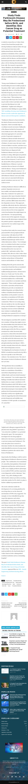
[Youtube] (23, 776)
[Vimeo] (16, 776)
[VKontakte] (19, 776)
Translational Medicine (16, 585)
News (14, 584)
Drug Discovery (9, 580)
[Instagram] (8, 776)
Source (3, 575)
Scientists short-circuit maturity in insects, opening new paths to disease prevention (6, 605)
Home (2, 5)
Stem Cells (4, 585)
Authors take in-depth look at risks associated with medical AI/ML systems (18, 711)
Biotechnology (8, 5)
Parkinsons (19, 584)
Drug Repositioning (17, 580)
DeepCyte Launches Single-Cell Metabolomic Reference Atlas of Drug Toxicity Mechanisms (18, 642)
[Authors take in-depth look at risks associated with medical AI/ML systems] (5, 711)
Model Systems (19, 582)
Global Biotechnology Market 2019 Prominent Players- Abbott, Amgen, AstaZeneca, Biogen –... (18, 703)
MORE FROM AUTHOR (11, 630)
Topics (9, 585)
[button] (26, 2)
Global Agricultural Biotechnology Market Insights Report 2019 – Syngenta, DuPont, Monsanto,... (18, 696)
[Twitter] (12, 776)
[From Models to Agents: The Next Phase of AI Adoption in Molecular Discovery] (5, 635)
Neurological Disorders (6, 584)
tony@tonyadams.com (16, 767)
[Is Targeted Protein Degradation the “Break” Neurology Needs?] (5, 649)
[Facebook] (4, 776)
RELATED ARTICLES (10, 628)
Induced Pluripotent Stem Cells (8, 582)
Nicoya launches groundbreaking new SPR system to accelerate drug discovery (20, 605)
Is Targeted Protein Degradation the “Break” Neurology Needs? (16, 649)
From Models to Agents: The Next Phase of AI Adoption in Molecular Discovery (17, 635)
